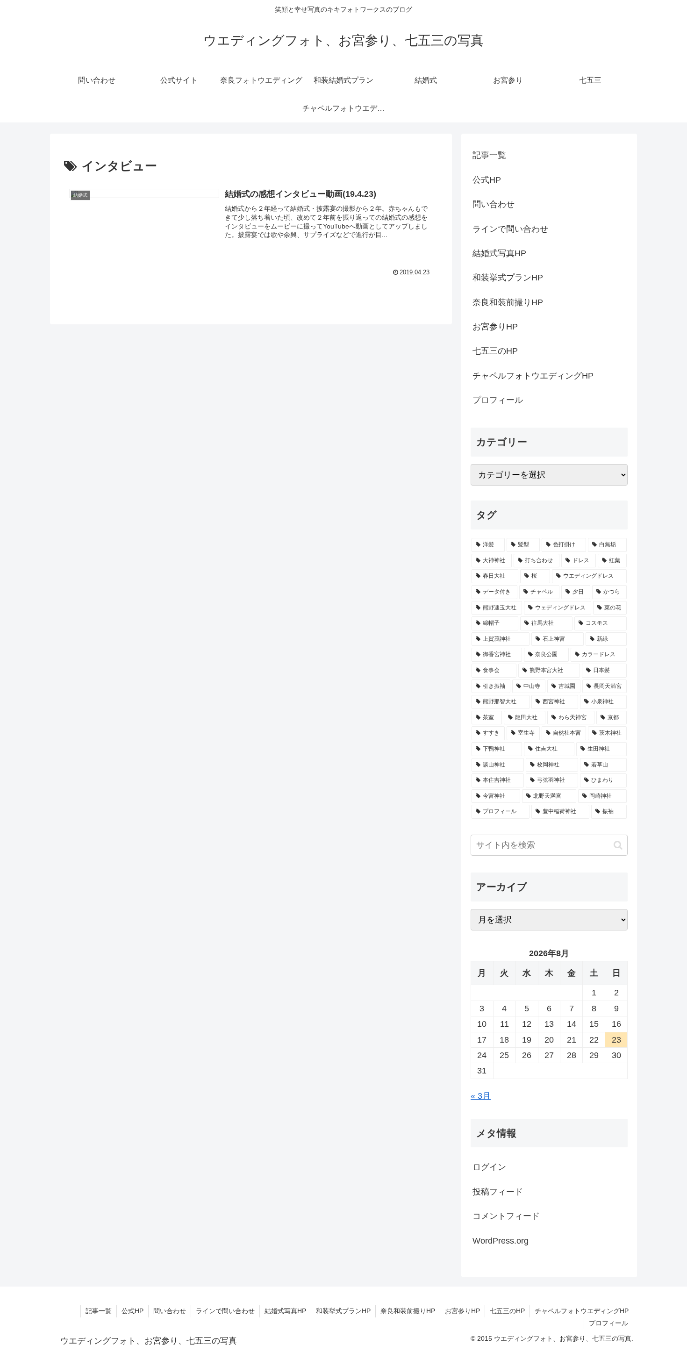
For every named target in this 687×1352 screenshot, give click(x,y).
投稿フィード (497, 1191)
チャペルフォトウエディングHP (533, 375)
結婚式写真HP (499, 253)
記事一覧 (489, 155)
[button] (618, 845)
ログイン (489, 1167)
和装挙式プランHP (507, 277)
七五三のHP (495, 351)
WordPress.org (500, 1240)
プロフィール (497, 400)
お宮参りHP (495, 326)
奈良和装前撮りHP (507, 302)
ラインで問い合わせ (510, 229)
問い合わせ (493, 204)
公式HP (486, 180)
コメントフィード (506, 1216)
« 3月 (481, 1096)
